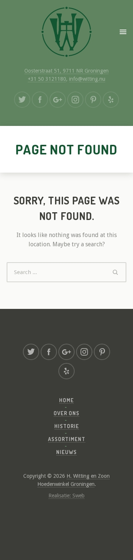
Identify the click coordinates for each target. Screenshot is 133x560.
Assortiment (66, 439)
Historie (66, 426)
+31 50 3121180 (47, 79)
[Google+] (58, 99)
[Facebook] (40, 99)
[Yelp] (111, 99)
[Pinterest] (93, 99)
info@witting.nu (87, 79)
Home (66, 400)
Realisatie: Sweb (66, 496)
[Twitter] (22, 99)
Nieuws (66, 452)
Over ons (66, 413)
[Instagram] (75, 99)
